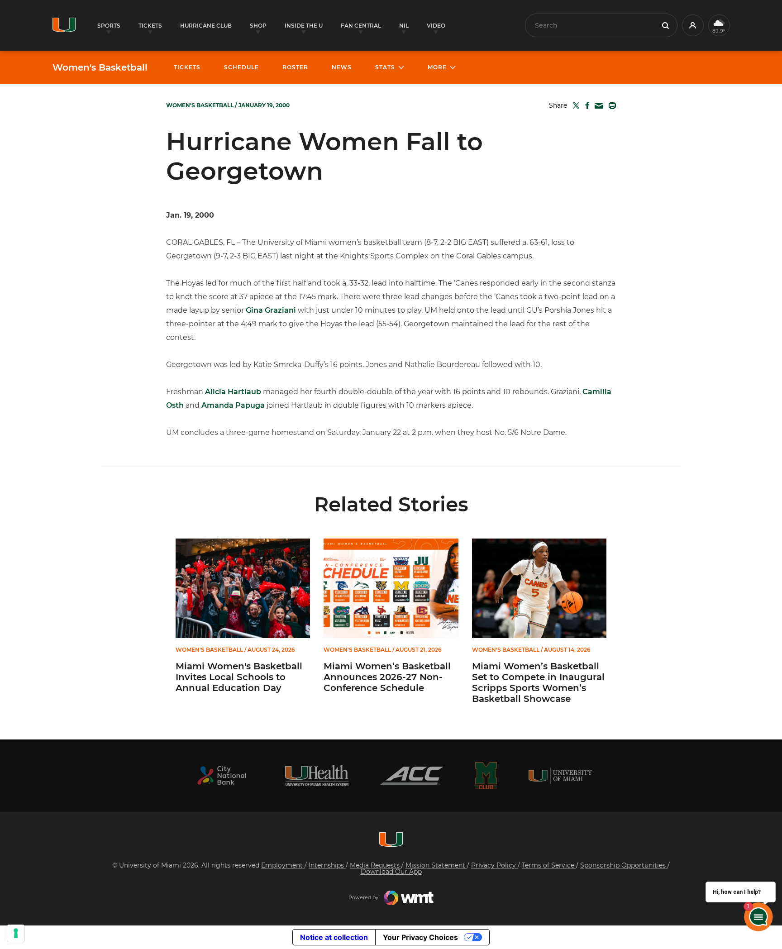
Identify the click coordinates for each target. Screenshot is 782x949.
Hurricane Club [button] (206, 25)
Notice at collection (334, 937)
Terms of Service (549, 865)
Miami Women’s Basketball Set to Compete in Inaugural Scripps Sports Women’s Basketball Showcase (538, 682)
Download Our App (391, 872)
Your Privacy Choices (420, 937)
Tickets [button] (150, 25)
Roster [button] (295, 67)
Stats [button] (385, 67)
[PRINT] (610, 105)
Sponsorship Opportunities (624, 865)
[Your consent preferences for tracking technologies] (15, 933)
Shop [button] (258, 25)
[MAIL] (597, 106)
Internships (327, 865)
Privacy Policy (494, 865)
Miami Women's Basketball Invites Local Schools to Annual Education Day (239, 677)
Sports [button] (108, 25)
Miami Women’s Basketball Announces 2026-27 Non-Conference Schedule (387, 677)
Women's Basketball (100, 67)
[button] (693, 25)
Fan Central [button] (361, 25)
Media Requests (375, 865)
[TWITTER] (574, 105)
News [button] (342, 67)
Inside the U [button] (304, 25)
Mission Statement (436, 865)
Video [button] (436, 25)
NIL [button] (404, 25)
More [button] (437, 67)
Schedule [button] (241, 67)
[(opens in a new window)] (221, 775)
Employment (283, 865)
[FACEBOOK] (585, 105)
